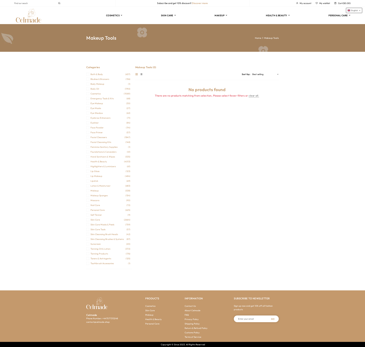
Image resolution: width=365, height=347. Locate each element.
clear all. (254, 95)
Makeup (149, 314)
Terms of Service (193, 337)
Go (272, 318)
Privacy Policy (192, 319)
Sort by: (246, 74)
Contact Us (190, 306)
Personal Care (152, 323)
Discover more (200, 3)
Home (258, 38)
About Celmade (192, 310)
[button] (354, 10)
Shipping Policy (192, 323)
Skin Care (150, 310)
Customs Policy (192, 332)
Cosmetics (150, 306)
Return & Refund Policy (196, 328)
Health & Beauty (153, 319)
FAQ (187, 314)
